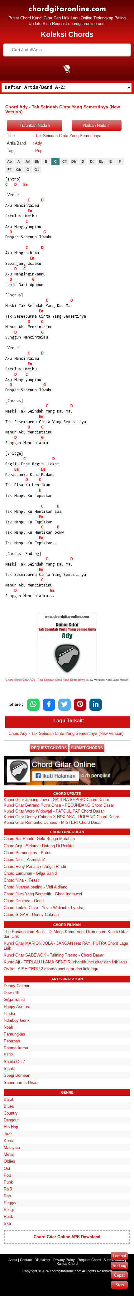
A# (28, 161)
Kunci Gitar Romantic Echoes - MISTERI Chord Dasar (53, 822)
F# (9, 169)
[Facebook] (49, 705)
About (12, 1260)
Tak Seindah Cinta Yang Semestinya (68, 135)
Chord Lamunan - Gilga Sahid (30, 873)
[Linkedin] (95, 705)
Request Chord (89, 1260)
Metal (9, 1154)
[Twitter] (64, 705)
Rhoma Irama (16, 1048)
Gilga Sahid (14, 999)
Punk (8, 1182)
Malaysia (12, 1147)
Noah (8, 1027)
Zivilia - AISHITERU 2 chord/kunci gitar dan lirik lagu (51, 969)
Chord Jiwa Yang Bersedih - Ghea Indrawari (43, 894)
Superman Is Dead (20, 1082)
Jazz (8, 1133)
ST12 (8, 1054)
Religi (9, 1209)
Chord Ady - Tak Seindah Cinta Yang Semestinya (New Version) (66, 733)
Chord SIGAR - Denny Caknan (31, 914)
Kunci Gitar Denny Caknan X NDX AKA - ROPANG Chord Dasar (61, 816)
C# (64, 161)
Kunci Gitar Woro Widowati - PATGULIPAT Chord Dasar (54, 811)
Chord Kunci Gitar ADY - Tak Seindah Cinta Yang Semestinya (45, 679)
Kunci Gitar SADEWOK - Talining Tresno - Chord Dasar (53, 955)
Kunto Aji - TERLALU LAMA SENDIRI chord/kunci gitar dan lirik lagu (65, 962)
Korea (9, 1140)
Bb (37, 161)
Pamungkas (14, 1034)
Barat (8, 1099)
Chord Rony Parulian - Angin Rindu (35, 866)
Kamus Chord (67, 1263)
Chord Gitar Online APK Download (67, 1236)
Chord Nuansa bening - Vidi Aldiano (35, 887)
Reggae (10, 1202)
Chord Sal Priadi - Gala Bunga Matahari (39, 838)
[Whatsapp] (33, 705)
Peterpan (12, 1041)
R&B (8, 1189)
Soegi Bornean (17, 1075)
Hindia (9, 1013)
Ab (9, 161)
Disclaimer (42, 1260)
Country (11, 1113)
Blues (9, 1106)
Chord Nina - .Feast (21, 880)
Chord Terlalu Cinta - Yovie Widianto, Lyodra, (44, 907)
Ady (38, 143)
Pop (38, 150)
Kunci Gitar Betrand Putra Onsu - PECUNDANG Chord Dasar (59, 805)
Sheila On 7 (14, 1061)
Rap (7, 1196)
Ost (7, 1168)
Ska (7, 1223)
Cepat (119, 1275)
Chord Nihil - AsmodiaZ (24, 859)
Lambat (119, 1256)
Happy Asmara (17, 1006)
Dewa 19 (11, 992)
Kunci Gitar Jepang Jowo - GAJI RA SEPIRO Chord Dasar (56, 799)
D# (92, 161)
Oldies (9, 1161)
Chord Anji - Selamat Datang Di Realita (39, 845)
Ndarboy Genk (17, 1020)
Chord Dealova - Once (24, 900)
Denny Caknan (17, 985)
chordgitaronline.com (67, 9)
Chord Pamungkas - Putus (27, 852)
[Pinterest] (80, 705)
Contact (26, 1260)
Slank (9, 1068)
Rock (8, 1216)
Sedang (119, 1265)
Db (73, 161)
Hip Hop (11, 1127)
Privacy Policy (64, 1260)
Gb (18, 169)
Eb (101, 161)
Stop (119, 1285)
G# (37, 169)
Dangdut (11, 1120)
